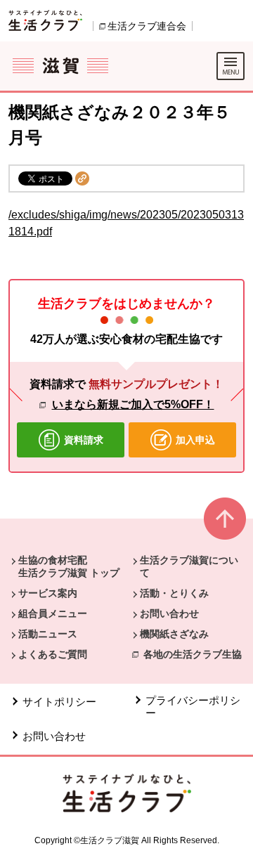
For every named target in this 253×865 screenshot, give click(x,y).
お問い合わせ (169, 613)
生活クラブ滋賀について (189, 566)
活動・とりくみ (174, 593)
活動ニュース (47, 633)
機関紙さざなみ (174, 633)
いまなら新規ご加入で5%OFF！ (133, 404)
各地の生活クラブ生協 (192, 654)
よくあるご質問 (52, 654)
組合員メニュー (52, 613)
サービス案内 (47, 593)
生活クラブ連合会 (147, 26)
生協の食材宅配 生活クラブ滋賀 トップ (68, 566)
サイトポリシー (59, 702)
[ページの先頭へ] (225, 524)
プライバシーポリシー (192, 706)
